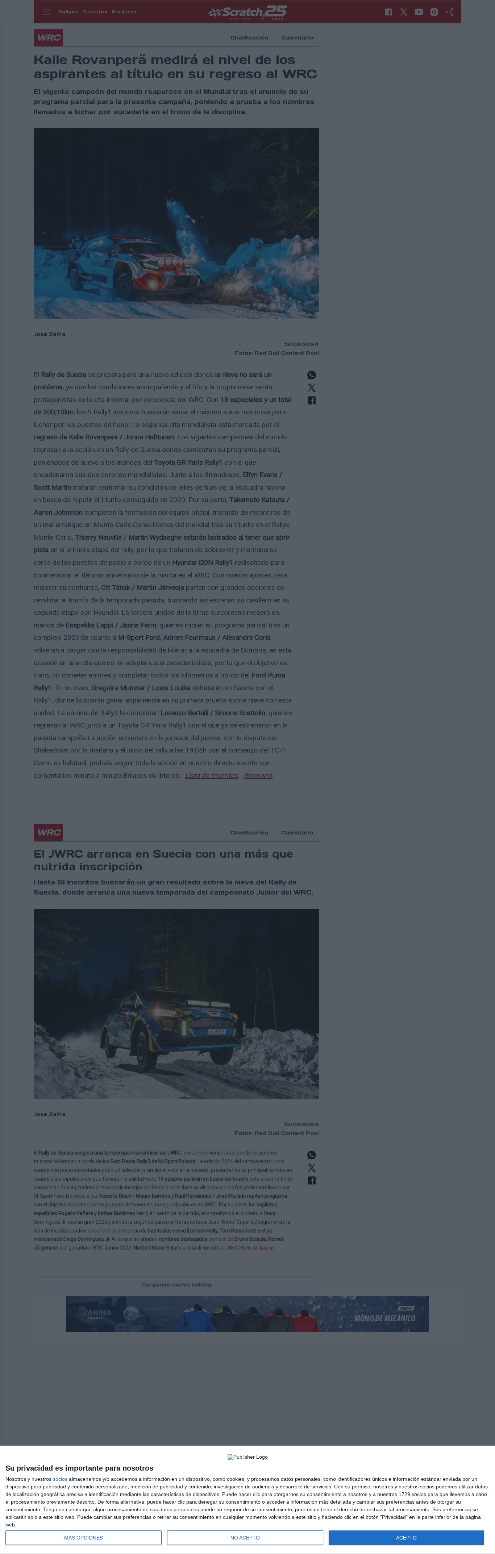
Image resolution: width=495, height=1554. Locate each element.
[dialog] (247, 1500)
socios (60, 1479)
